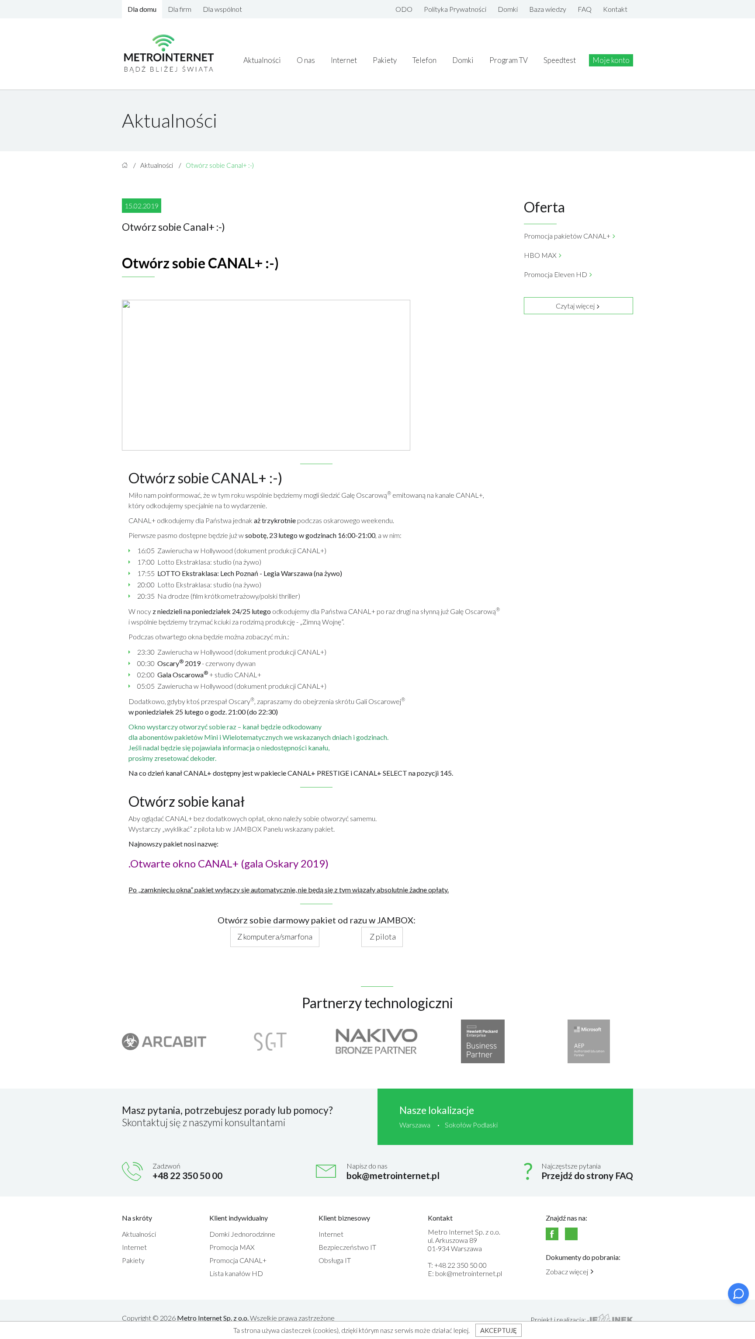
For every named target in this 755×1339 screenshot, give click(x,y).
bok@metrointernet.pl (393, 1175)
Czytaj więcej (575, 306)
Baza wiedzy (547, 9)
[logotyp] (169, 54)
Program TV (508, 60)
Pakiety (385, 60)
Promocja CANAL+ (238, 1260)
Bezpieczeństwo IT (347, 1247)
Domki (508, 9)
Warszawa (414, 1124)
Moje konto (611, 60)
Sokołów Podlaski (471, 1124)
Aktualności (262, 60)
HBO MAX (540, 255)
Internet (344, 60)
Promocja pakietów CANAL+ (567, 236)
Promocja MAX (232, 1247)
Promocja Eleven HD (555, 274)
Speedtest (560, 60)
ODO (403, 9)
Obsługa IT (335, 1260)
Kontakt (615, 9)
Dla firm (179, 9)
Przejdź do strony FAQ (587, 1175)
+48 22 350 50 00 (187, 1175)
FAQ (585, 9)
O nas (306, 60)
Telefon (424, 60)
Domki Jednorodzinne (242, 1234)
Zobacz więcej (567, 1271)
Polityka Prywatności (455, 9)
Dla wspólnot (222, 9)
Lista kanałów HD (236, 1273)
